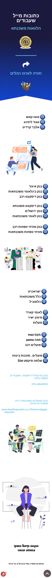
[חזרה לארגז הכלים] (26, 64)
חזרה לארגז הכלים (26, 73)
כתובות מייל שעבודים (26, 18)
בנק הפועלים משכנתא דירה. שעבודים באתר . (31, 402)
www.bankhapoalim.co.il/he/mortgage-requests (25, 411)
